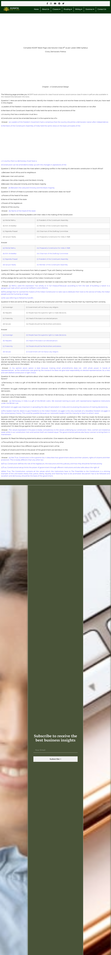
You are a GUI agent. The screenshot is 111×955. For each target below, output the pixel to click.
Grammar (89, 9)
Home (36, 9)
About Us (45, 9)
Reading (67, 9)
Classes (56, 9)
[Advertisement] (55, 29)
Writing (78, 9)
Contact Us (102, 9)
